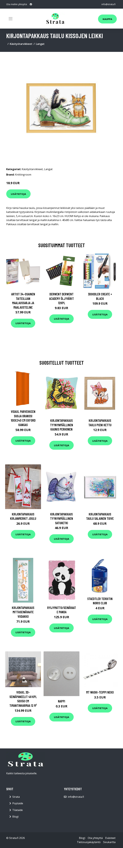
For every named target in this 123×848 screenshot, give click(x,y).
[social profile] (31, 4)
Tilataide (17, 810)
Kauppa (107, 19)
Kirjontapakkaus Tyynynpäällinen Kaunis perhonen (61, 424)
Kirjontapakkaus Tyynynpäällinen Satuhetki (61, 518)
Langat (40, 44)
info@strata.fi (108, 4)
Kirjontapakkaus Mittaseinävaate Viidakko (23, 612)
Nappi (61, 701)
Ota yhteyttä (95, 838)
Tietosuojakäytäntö (89, 842)
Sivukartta (109, 842)
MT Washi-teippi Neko (100, 692)
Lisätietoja (18, 193)
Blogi (15, 816)
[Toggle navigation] (10, 19)
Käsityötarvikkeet (21, 44)
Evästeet (110, 838)
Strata (16, 797)
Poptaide (17, 803)
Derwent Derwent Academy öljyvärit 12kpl (61, 298)
